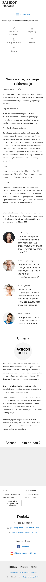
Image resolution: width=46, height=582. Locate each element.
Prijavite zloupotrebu (31, 577)
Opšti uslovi (13, 573)
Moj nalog (32, 32)
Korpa (14, 51)
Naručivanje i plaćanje (28, 573)
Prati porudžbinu (14, 43)
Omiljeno (32, 43)
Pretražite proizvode (14, 33)
